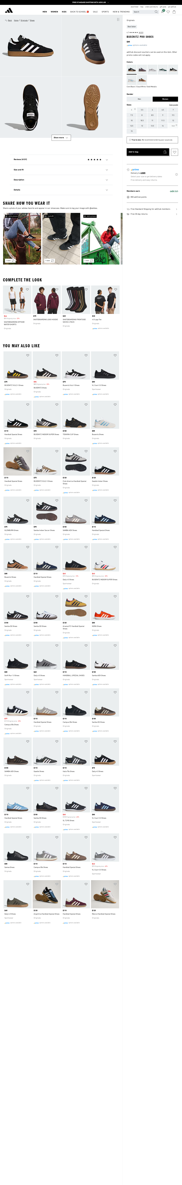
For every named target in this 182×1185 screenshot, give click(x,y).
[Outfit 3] (100, 239)
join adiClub (172, 7)
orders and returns (151, 7)
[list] (61, 240)
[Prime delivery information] (176, 175)
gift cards (163, 7)
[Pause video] (118, 19)
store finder (134, 7)
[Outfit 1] (22, 239)
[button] (92, 45)
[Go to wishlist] (168, 12)
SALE (95, 12)
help (141, 7)
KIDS (64, 12)
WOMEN (54, 12)
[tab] (139, 99)
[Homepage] (9, 11)
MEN (45, 12)
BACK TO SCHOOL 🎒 (79, 12)
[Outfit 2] (61, 239)
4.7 (135, 32)
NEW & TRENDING (121, 12)
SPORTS (105, 12)
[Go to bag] (174, 12)
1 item (8, 261)
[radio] (132, 109)
